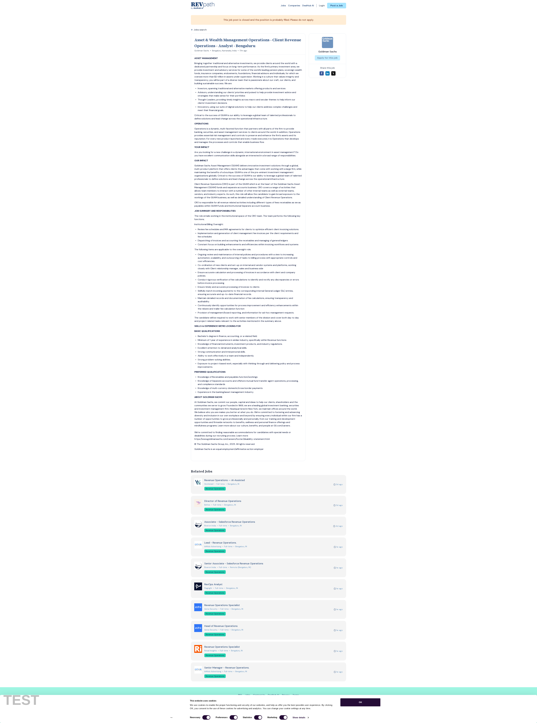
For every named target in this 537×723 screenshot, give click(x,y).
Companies (294, 5)
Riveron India (210, 525)
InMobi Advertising (212, 546)
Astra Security (210, 609)
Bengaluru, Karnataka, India (224, 50)
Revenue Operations (215, 488)
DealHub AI (308, 5)
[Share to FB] (322, 73)
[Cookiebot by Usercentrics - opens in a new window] (171, 717)
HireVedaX (209, 484)
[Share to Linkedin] (327, 73)
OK (360, 702)
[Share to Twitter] (333, 73)
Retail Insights (210, 650)
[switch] (234, 717)
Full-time (220, 484)
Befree (207, 505)
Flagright (208, 588)
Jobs (283, 5)
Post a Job (336, 5)
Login (322, 5)
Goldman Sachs (201, 50)
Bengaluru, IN (233, 484)
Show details (299, 717)
